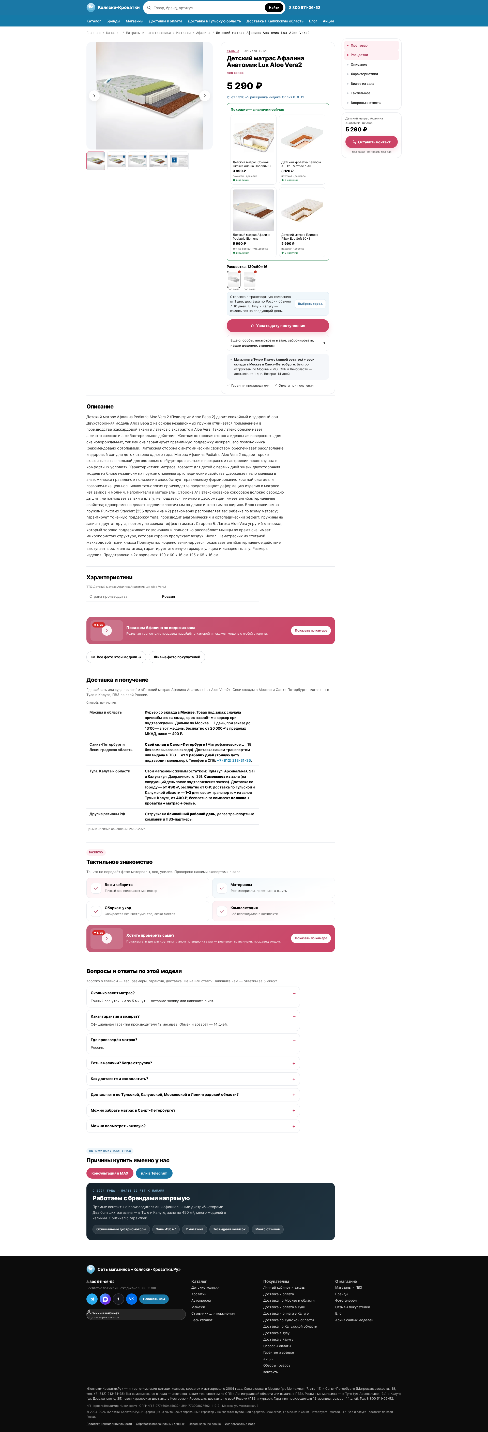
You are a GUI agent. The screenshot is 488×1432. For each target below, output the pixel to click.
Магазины (134, 21)
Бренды (113, 21)
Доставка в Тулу (276, 1333)
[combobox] (208, 8)
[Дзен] (118, 1299)
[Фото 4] (158, 161)
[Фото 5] (179, 161)
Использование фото (240, 1424)
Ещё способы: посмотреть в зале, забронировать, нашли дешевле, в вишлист (278, 342)
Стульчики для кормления (213, 1313)
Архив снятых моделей (354, 1320)
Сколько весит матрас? (113, 993)
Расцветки (359, 55)
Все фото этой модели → (119, 657)
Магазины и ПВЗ (348, 1287)
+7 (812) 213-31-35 (234, 760)
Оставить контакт (374, 142)
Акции (328, 21)
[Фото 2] (116, 161)
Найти (274, 7)
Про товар (359, 45)
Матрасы (183, 33)
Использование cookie (205, 1424)
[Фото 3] (137, 161)
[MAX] (105, 1299)
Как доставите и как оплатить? (119, 1078)
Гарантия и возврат (278, 1352)
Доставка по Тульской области (288, 1320)
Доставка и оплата (165, 21)
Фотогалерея (346, 1300)
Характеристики (364, 74)
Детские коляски (205, 1287)
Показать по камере (311, 630)
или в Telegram (154, 1173)
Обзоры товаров (276, 1365)
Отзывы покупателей (352, 1307)
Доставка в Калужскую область (275, 21)
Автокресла (201, 1300)
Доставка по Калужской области (290, 1326)
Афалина (203, 33)
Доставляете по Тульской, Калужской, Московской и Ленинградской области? (165, 1094)
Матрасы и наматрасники (148, 33)
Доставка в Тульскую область (214, 21)
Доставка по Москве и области (289, 1300)
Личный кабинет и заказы (284, 1287)
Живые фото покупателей (177, 657)
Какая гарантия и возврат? (115, 1016)
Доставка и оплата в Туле (284, 1307)
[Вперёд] (205, 95)
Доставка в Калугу (278, 1339)
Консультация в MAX (110, 1173)
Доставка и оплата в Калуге (286, 1313)
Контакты (271, 1372)
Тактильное (360, 93)
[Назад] (94, 95)
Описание (359, 64)
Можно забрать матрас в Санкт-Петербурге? (133, 1110)
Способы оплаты (277, 1346)
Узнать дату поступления (280, 325)
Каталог (93, 21)
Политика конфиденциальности (109, 1424)
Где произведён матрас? (114, 1040)
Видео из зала (362, 83)
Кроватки (198, 1294)
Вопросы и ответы (366, 103)
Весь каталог (201, 1320)
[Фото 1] (95, 161)
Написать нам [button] (154, 1299)
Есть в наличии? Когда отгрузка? (121, 1063)
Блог (313, 21)
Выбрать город (310, 304)
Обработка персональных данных (160, 1424)
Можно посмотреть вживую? (118, 1126)
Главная (93, 33)
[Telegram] (92, 1299)
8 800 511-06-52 (304, 7)
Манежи (198, 1307)
